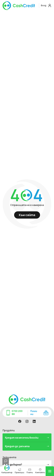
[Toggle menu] (50, 471)
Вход (44, 5)
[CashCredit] (20, 5)
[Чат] (5, 461)
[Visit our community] (20, 421)
